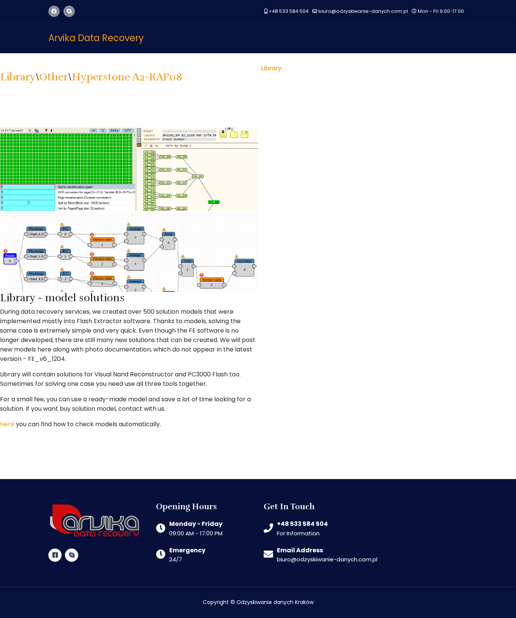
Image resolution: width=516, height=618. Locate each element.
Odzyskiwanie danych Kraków (275, 602)
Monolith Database (221, 68)
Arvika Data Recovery (96, 38)
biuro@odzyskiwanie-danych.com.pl (363, 11)
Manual (418, 68)
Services (347, 68)
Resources (308, 68)
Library (271, 68)
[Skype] (69, 11)
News (174, 68)
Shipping (384, 68)
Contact (453, 68)
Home (145, 68)
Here (7, 424)
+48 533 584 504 (289, 11)
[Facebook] (54, 11)
